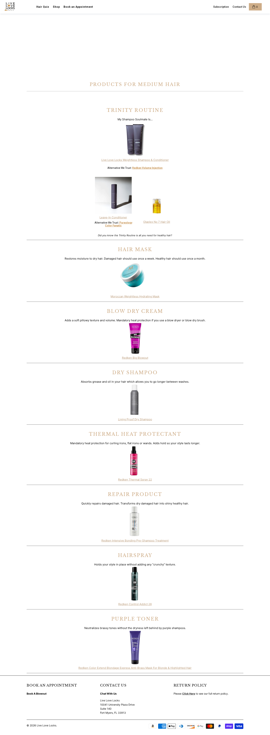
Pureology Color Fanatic (118, 224)
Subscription (221, 6)
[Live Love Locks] (10, 7)
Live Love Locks (46, 725)
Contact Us (239, 6)
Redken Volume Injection (147, 167)
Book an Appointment (78, 6)
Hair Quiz (42, 6)
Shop (56, 6)
